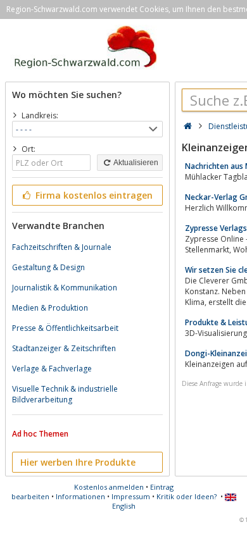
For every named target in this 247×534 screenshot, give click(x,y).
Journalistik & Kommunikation (64, 287)
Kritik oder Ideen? (186, 496)
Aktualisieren (135, 162)
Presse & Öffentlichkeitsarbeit (65, 328)
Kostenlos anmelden (109, 487)
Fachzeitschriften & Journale (61, 247)
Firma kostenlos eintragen (93, 195)
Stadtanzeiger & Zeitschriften (64, 348)
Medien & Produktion (50, 307)
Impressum (130, 496)
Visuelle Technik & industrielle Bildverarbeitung (65, 394)
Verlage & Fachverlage (52, 368)
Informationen (80, 496)
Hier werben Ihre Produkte (78, 462)
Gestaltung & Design (48, 267)
